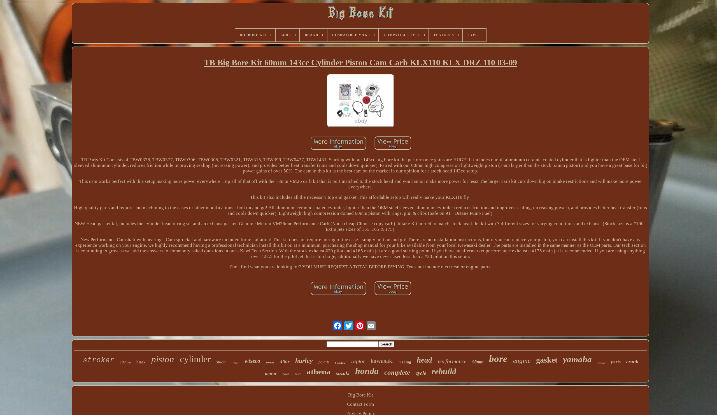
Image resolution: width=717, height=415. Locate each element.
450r (285, 361)
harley (304, 360)
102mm (125, 362)
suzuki (343, 373)
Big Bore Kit (360, 395)
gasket (546, 360)
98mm (477, 361)
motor (271, 373)
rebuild (444, 371)
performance (452, 361)
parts (616, 361)
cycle (421, 373)
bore (498, 358)
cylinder (195, 359)
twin (286, 374)
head (424, 360)
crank (632, 361)
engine (521, 360)
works (270, 362)
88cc (298, 374)
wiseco (252, 361)
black (141, 362)
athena (318, 371)
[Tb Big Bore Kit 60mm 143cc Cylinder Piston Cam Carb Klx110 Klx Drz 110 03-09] (360, 101)
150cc (235, 363)
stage (220, 361)
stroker (98, 360)
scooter (601, 363)
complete (397, 372)
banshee (340, 363)
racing (405, 362)
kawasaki (382, 360)
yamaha (577, 359)
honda (367, 371)
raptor (358, 361)
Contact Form (360, 404)
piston (162, 359)
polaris (323, 362)
